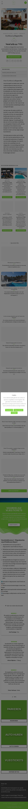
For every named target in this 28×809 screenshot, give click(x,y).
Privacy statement (18, 410)
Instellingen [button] (14, 412)
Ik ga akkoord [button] (9, 410)
